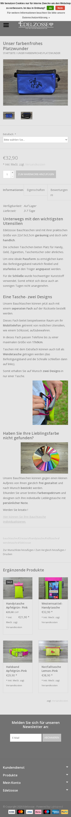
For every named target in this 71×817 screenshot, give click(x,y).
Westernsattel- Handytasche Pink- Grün (52, 605)
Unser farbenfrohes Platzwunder (38, 53)
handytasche (37, 538)
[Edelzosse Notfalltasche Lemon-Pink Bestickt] (53, 651)
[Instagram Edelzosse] (39, 750)
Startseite (9, 53)
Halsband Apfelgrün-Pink (16, 669)
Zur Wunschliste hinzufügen (18, 550)
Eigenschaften (36, 190)
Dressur (23, 538)
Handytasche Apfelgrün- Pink (17, 605)
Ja (50, 8)
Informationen (13, 190)
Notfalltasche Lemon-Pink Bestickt (51, 669)
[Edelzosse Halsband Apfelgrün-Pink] (18, 651)
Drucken (7, 554)
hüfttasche (52, 538)
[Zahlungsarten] (11, 811)
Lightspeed (56, 806)
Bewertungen (59, 192)
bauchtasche (10, 538)
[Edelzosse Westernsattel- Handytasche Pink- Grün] (53, 588)
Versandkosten (35, 164)
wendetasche (10, 542)
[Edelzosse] (41, 25)
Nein (60, 8)
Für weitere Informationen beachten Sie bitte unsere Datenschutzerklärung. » (36, 15)
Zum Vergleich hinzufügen (50, 550)
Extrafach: (9, 134)
